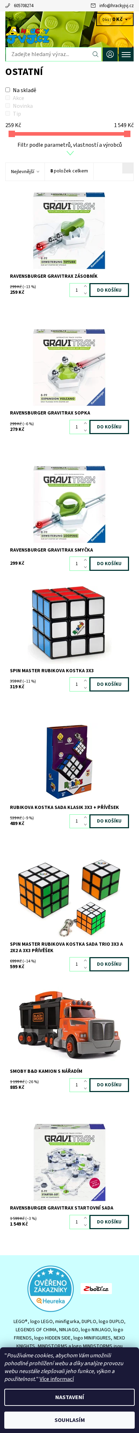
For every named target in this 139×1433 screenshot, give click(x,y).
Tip (17, 114)
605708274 (23, 5)
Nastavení (69, 1397)
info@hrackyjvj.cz (116, 5)
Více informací (57, 1379)
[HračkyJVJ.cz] (69, 35)
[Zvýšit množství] (86, 286)
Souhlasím (70, 1420)
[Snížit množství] (86, 293)
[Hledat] (96, 54)
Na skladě (24, 90)
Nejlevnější (22, 171)
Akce (18, 98)
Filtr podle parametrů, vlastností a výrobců (69, 145)
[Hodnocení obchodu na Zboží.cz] (96, 1288)
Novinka (23, 106)
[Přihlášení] (110, 54)
